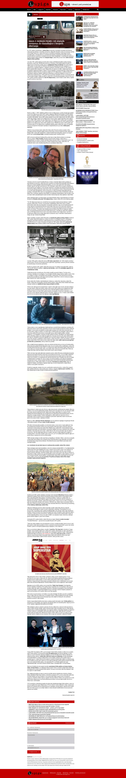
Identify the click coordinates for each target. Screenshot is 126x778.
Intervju (70, 9)
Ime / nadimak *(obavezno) (33, 727)
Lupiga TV (41, 9)
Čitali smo (77, 9)
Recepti (81, 135)
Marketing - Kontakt (68, 773)
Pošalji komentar (34, 751)
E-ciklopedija (83, 146)
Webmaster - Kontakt (55, 773)
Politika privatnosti (80, 773)
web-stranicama (46, 533)
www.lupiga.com (66, 774)
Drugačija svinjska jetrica (82, 142)
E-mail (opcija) (30, 745)
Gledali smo (86, 9)
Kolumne (55, 9)
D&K (34, 9)
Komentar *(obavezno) (32, 732)
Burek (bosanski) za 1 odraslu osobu (85, 140)
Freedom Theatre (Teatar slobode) (85, 152)
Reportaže (63, 9)
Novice (29, 9)
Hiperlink (48, 9)
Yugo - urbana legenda (82, 150)
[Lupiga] (38, 3)
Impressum (45, 773)
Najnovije (80, 14)
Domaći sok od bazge (82, 138)
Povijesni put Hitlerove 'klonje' (84, 149)
